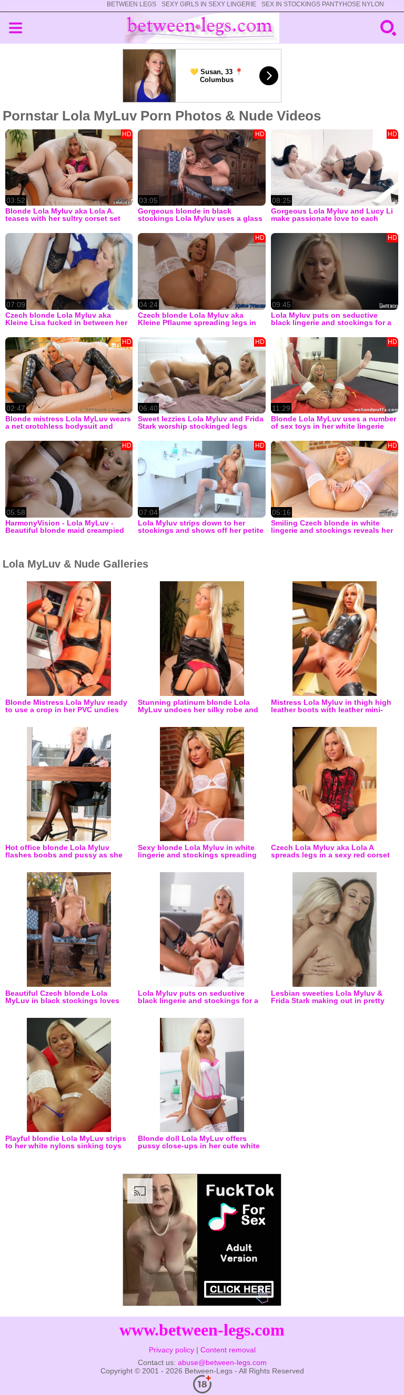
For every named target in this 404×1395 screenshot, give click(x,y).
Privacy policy (171, 1350)
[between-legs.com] (202, 28)
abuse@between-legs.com (222, 1362)
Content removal (228, 1350)
